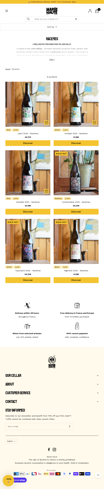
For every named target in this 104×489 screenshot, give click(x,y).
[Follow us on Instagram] (54, 449)
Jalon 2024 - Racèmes (28, 133)
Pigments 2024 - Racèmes (76, 270)
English (10, 441)
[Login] (90, 11)
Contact (11, 402)
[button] (8, 480)
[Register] (69, 426)
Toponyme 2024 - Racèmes (28, 270)
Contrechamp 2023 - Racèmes (76, 202)
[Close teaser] (15, 474)
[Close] (76, 19)
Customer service (17, 393)
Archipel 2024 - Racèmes (76, 133)
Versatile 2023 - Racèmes (28, 202)
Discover (28, 143)
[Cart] (97, 11)
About (9, 384)
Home (7, 69)
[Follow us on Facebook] (49, 449)
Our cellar (13, 375)
